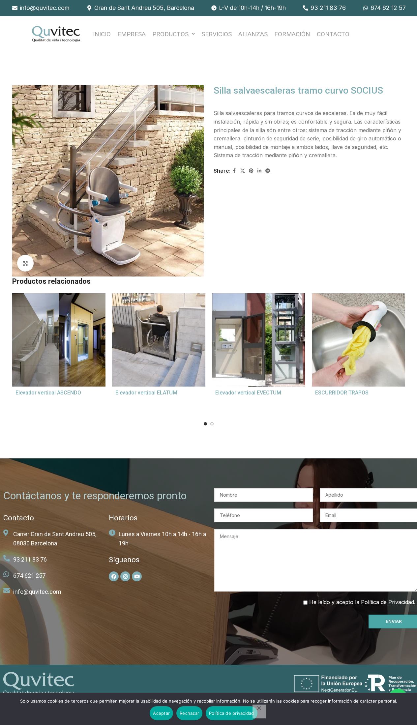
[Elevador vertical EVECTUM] (258, 340)
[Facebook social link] (234, 170)
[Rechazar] (259, 711)
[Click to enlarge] (25, 263)
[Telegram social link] (267, 170)
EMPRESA (131, 34)
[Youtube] (137, 576)
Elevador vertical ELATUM (146, 393)
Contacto (333, 34)
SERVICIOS (216, 34)
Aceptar (161, 713)
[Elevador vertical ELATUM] (158, 340)
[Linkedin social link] (259, 170)
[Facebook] (114, 576)
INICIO (102, 34)
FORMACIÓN (292, 34)
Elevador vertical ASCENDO (48, 393)
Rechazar (189, 713)
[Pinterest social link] (251, 170)
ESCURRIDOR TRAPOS (342, 393)
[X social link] (242, 170)
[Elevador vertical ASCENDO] (58, 340)
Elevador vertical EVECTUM (248, 393)
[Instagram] (125, 576)
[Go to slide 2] (212, 423)
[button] (173, 34)
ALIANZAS (253, 34)
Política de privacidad (231, 713)
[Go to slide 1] (205, 423)
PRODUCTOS (170, 34)
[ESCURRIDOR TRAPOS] (358, 340)
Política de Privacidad (387, 602)
